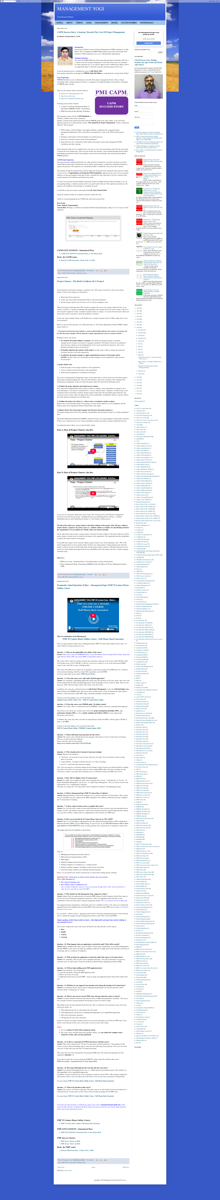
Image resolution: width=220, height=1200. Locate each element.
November (141, 333)
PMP (63, 577)
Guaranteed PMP (141, 657)
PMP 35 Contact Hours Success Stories (147, 846)
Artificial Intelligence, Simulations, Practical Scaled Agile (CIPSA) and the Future (148, 146)
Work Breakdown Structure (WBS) (145, 1038)
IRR (137, 678)
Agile (137, 425)
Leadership (139, 692)
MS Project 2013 (140, 732)
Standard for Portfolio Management (145, 996)
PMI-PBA (139, 832)
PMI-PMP (139, 837)
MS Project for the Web (142, 748)
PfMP (137, 776)
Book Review (140, 523)
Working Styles (140, 1040)
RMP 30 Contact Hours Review (145, 951)
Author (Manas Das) (141, 464)
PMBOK (138, 807)
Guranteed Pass (140, 662)
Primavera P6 (139, 891)
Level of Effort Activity (142, 697)
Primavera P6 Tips (141, 900)
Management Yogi (141, 704)
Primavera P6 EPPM (141, 893)
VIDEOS (79, 22)
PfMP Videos (140, 800)
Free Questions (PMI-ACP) (143, 627)
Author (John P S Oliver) (143, 460)
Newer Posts (61, 1167)
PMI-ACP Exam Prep (142, 825)
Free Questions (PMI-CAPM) (144, 630)
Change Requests (141, 566)
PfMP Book (139, 778)
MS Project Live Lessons (143, 750)
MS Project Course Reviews (144, 743)
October (140, 335)
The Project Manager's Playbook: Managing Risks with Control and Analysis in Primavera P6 (149, 133)
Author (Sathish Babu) (142, 485)
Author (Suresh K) (141, 495)
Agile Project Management (143, 436)
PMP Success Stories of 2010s (70, 1144)
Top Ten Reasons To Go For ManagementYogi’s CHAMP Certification (151, 291)
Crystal (138, 595)
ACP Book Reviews (141, 413)
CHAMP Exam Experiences (144, 559)
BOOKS (114, 22)
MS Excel (139, 725)
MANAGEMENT (101, 22)
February (140, 371)
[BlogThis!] (102, 271)
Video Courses (140, 1026)
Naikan (138, 760)
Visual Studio (140, 1029)
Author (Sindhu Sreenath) (143, 490)
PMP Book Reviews (141, 851)
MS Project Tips (140, 753)
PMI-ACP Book (140, 823)
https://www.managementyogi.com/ (72, 93)
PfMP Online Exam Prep (143, 793)
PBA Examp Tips (141, 774)
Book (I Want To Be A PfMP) (144, 506)
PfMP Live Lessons (141, 790)
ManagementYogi (141, 706)
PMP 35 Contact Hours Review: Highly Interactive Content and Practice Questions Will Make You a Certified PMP (149, 137)
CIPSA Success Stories (142, 576)
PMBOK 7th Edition (142, 811)
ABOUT (69, 22)
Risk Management (141, 944)
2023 (138, 316)
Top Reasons (139, 1012)
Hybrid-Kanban (140, 669)
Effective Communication (143, 606)
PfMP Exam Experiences (143, 783)
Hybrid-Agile (140, 664)
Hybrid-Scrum (140, 671)
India (137, 676)
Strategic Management (142, 1001)
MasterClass (139, 711)
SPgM (138, 991)
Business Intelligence (142, 525)
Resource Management (142, 937)
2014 (138, 388)
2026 (138, 308)
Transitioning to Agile (142, 1017)
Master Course (140, 708)
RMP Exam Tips (140, 963)
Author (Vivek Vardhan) (143, 499)
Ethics (138, 613)
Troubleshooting (140, 1019)
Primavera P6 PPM (141, 898)
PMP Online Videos (141, 867)
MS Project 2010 (140, 729)
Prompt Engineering (141, 928)
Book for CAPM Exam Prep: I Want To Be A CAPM (78, 260)
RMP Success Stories (142, 970)
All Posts (59, 22)
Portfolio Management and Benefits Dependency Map (153, 234)
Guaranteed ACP (140, 648)
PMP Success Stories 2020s (143, 874)
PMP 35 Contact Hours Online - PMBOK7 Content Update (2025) (79, 728)
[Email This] (100, 271)
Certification (139, 548)
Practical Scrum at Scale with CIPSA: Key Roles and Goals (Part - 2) (152, 207)
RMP (137, 947)
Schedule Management (142, 980)
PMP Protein (139, 870)
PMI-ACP (139, 821)
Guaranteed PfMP (141, 655)
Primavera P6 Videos (142, 902)
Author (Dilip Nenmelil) (142, 453)
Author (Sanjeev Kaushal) (143, 483)
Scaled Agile (139, 972)
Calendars (139, 530)
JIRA (137, 680)
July (139, 344)
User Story (139, 1022)
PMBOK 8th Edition (142, 814)
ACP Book (139, 411)
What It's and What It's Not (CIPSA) (146, 1036)
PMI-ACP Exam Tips (142, 828)
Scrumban (139, 986)
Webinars (138, 1033)
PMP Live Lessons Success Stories (145, 865)
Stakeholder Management (143, 994)
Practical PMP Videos (142, 884)
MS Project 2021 (140, 739)
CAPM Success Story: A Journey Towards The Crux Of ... (149, 358)
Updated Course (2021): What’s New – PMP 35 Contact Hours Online (80, 700)
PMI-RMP (139, 839)
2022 (138, 319)
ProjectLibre (139, 926)
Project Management (141, 919)
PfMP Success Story (141, 797)
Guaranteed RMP (141, 659)
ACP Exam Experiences (142, 415)
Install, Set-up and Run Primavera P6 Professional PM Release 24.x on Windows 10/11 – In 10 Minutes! (152, 175)
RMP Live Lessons (141, 965)
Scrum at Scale (140, 984)
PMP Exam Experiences (142, 853)
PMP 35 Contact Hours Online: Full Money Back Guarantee (80, 1123)
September (141, 338)
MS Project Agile (141, 741)
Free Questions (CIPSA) (142, 625)
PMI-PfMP (139, 835)
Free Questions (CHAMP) (143, 623)
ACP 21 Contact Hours (142, 408)
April (139, 352)
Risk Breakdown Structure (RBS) (145, 942)
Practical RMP (140, 886)
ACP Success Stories (142, 422)
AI (137, 441)
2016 (138, 382)
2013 (138, 391)
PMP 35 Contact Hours (70, 1162)
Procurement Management (143, 907)
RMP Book (139, 954)
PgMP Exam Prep (141, 804)
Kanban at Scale (140, 687)
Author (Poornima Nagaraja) (144, 474)
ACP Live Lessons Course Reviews (146, 420)
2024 (138, 313)
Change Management (142, 564)
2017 (138, 380)
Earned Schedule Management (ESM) (146, 604)
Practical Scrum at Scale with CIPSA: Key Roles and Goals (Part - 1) (152, 161)
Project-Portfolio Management (144, 923)
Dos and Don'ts (140, 602)
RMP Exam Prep (140, 961)
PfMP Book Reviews (142, 781)
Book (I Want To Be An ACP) (144, 513)
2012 (138, 394)
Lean (137, 694)
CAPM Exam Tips (141, 541)
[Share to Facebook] (105, 271)
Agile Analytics (140, 427)
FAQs (137, 618)
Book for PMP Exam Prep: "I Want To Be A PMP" (77, 1150)
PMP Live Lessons (78, 577)
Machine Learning (141, 701)
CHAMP (138, 557)
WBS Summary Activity (143, 1031)
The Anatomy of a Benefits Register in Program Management (149, 150)
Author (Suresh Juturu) (142, 492)
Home (93, 1167)
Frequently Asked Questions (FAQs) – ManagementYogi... (148, 366)
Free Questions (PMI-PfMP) (144, 632)
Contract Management (142, 585)
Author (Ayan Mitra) (141, 450)
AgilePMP (139, 439)
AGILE (89, 22)
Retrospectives (140, 940)
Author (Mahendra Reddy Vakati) (145, 462)
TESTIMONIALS (146, 22)
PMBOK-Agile (140, 816)
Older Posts (126, 1167)
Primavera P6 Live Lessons (143, 895)
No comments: (90, 270)
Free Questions (140, 620)
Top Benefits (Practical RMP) (144, 1008)
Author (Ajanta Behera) (142, 448)
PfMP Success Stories (142, 795)
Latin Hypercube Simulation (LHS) (145, 690)
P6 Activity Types (141, 767)
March (140, 355)
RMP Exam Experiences (143, 958)
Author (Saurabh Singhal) (143, 488)
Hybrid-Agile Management (143, 666)
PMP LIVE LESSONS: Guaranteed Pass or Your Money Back (81, 1132)
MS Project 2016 (140, 734)
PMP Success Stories (88, 674)
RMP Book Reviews (142, 956)
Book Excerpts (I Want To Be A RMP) (146, 518)
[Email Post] (97, 270)
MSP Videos (139, 757)
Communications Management (144, 581)
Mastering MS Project (142, 715)
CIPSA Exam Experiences (143, 574)
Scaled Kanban (140, 975)
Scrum (138, 982)
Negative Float (140, 762)
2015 (138, 385)
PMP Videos (139, 877)
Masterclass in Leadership (143, 713)
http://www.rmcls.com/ (68, 96)
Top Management (141, 1010)
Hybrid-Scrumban (141, 673)
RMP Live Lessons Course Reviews (146, 968)
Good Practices (140, 645)
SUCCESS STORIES (129, 22)
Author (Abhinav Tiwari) (143, 446)
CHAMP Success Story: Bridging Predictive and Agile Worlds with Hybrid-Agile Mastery (148, 62)
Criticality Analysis (141, 590)
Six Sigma (139, 989)
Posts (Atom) (68, 1170)
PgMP (138, 802)
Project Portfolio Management (144, 921)
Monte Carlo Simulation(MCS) (144, 722)
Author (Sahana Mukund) (143, 481)
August (140, 341)
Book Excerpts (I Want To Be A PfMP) (147, 516)
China (137, 569)
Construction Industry (142, 583)
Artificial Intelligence (142, 443)
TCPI (137, 1005)
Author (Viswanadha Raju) (143, 497)
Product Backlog (140, 909)
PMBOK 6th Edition (142, 809)
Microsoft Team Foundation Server (145, 720)
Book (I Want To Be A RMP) (144, 511)
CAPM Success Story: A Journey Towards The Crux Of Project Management (91, 32)
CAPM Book (140, 537)
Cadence (138, 527)
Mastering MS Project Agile (143, 718)
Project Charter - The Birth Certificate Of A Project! (80, 281)
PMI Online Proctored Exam (144, 818)
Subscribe (149, 43)
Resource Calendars (141, 935)
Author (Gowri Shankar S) (143, 457)
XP (137, 1043)
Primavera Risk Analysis (143, 905)
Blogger (124, 1180)
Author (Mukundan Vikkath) (144, 469)
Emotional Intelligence (142, 609)
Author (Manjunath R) (142, 467)
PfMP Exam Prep (141, 786)
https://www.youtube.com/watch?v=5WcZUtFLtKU (74, 743)
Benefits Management (142, 502)
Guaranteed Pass (140, 652)
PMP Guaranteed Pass (142, 860)
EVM (137, 616)
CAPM (63, 273)
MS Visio (138, 755)
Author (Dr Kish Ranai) (142, 455)
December (141, 330)
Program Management (142, 916)
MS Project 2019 (140, 736)
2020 (138, 325)
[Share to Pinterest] (106, 271)
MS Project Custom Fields (143, 746)
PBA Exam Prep (140, 771)
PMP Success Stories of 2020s (70, 1141)
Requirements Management (143, 933)
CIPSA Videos (140, 578)
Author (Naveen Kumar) (143, 471)
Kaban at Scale (140, 683)
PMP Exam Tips (140, 858)
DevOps (138, 599)
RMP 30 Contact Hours (142, 949)
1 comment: (90, 574)
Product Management (142, 912)
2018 (138, 377)
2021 (138, 322)
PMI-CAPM (139, 830)
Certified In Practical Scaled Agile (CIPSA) (148, 555)
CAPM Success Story (81, 273)
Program (138, 914)
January (140, 374)
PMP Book (139, 849)
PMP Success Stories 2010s (143, 872)
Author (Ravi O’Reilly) (142, 478)
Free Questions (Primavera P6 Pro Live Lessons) (149, 639)
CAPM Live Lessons (142, 544)
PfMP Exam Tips (141, 788)
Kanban (138, 685)
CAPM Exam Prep (70, 273)
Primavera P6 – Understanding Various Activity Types (151, 220)
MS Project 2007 (140, 727)
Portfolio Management (142, 879)
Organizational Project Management (146, 764)
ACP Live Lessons (141, 418)
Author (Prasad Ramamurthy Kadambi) (147, 476)
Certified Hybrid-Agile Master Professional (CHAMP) (148, 551)
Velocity (138, 1024)
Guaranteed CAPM (141, 650)
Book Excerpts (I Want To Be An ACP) (147, 520)
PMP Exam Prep (69, 577)
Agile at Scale (140, 432)
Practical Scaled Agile (142, 888)
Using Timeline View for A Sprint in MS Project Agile (152, 247)
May (139, 349)
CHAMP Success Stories (143, 562)
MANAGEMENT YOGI (80, 8)
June (139, 346)
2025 (138, 311)
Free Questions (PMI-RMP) (143, 637)
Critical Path (139, 588)
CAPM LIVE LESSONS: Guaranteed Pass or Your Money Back (81, 253)
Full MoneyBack (140, 643)
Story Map (139, 998)
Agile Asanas (140, 429)
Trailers (138, 1015)
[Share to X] (103, 271)
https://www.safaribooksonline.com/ (72, 98)
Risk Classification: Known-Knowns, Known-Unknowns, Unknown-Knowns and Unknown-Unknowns (152, 277)
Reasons (138, 930)
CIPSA (138, 571)
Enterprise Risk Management (144, 611)
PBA (137, 769)
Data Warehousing (141, 597)
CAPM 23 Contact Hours (143, 534)
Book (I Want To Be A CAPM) (144, 504)
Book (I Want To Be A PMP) (144, 509)
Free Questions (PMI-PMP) (143, 634)
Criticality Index (140, 592)
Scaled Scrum (140, 977)
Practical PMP (140, 881)
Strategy (138, 1003)
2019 (138, 327)
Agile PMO (139, 434)
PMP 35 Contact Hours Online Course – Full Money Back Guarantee (93, 638)
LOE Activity (140, 699)
